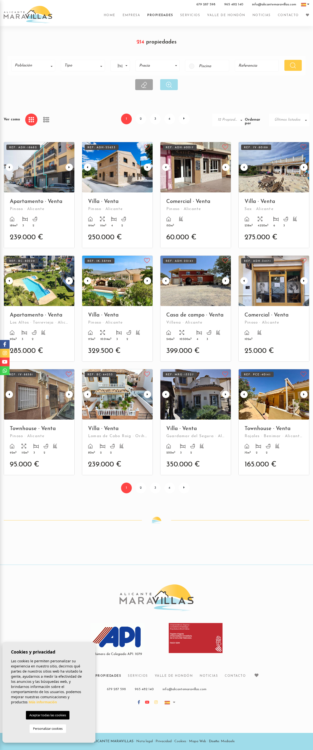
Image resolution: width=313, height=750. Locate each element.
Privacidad (164, 741)
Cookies (180, 741)
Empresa (131, 15)
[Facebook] (139, 703)
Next (69, 167)
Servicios (190, 15)
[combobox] (33, 65)
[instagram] (156, 703)
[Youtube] (147, 703)
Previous (8, 167)
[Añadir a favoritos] (69, 146)
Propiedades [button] (160, 15)
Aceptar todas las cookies (47, 715)
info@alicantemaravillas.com (274, 4)
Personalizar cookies (48, 728)
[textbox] (35, 65)
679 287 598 (205, 4)
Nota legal (144, 741)
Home (109, 15)
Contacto (288, 15)
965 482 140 (233, 4)
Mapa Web (197, 741)
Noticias (261, 15)
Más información (43, 702)
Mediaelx (228, 741)
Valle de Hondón (226, 15)
